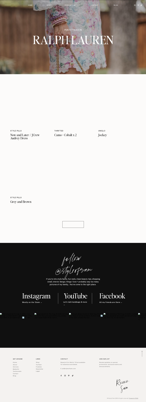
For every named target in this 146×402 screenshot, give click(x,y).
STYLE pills (16, 131)
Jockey (102, 135)
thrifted (58, 131)
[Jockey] (117, 103)
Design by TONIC (133, 398)
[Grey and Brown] (29, 170)
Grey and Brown (20, 202)
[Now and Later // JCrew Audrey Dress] (29, 103)
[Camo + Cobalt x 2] (73, 103)
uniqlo (101, 131)
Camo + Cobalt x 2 (65, 135)
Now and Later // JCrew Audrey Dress (25, 136)
